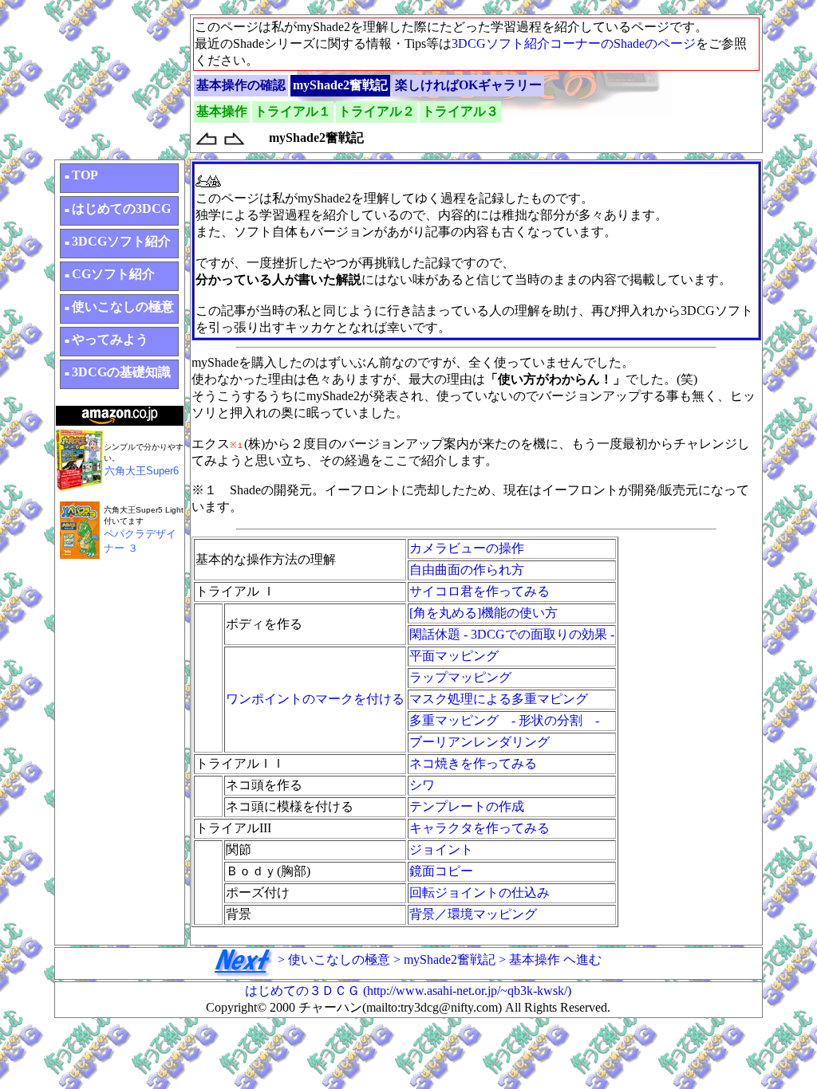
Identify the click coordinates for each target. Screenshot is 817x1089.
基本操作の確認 (241, 85)
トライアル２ (376, 111)
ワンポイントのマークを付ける (315, 699)
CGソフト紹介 (110, 274)
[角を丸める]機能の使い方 (483, 612)
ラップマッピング (460, 677)
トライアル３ (460, 111)
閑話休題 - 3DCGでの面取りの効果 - (511, 634)
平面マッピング (454, 655)
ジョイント (441, 849)
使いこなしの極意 (119, 306)
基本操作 (221, 111)
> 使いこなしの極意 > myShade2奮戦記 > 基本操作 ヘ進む (438, 959)
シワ (422, 785)
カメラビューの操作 (466, 548)
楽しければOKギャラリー (468, 85)
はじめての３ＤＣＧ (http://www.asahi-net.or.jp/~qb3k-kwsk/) (408, 990)
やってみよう (106, 339)
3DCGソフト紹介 (118, 241)
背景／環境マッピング (473, 914)
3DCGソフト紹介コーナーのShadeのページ (574, 43)
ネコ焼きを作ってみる (473, 763)
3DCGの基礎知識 (118, 372)
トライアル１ (293, 111)
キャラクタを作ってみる (479, 828)
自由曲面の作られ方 (466, 569)
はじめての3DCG (118, 208)
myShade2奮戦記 (340, 85)
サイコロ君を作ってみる (479, 591)
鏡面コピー (441, 871)
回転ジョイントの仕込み (479, 892)
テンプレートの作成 (466, 806)
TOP (81, 175)
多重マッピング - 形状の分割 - (504, 720)
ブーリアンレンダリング (479, 742)
